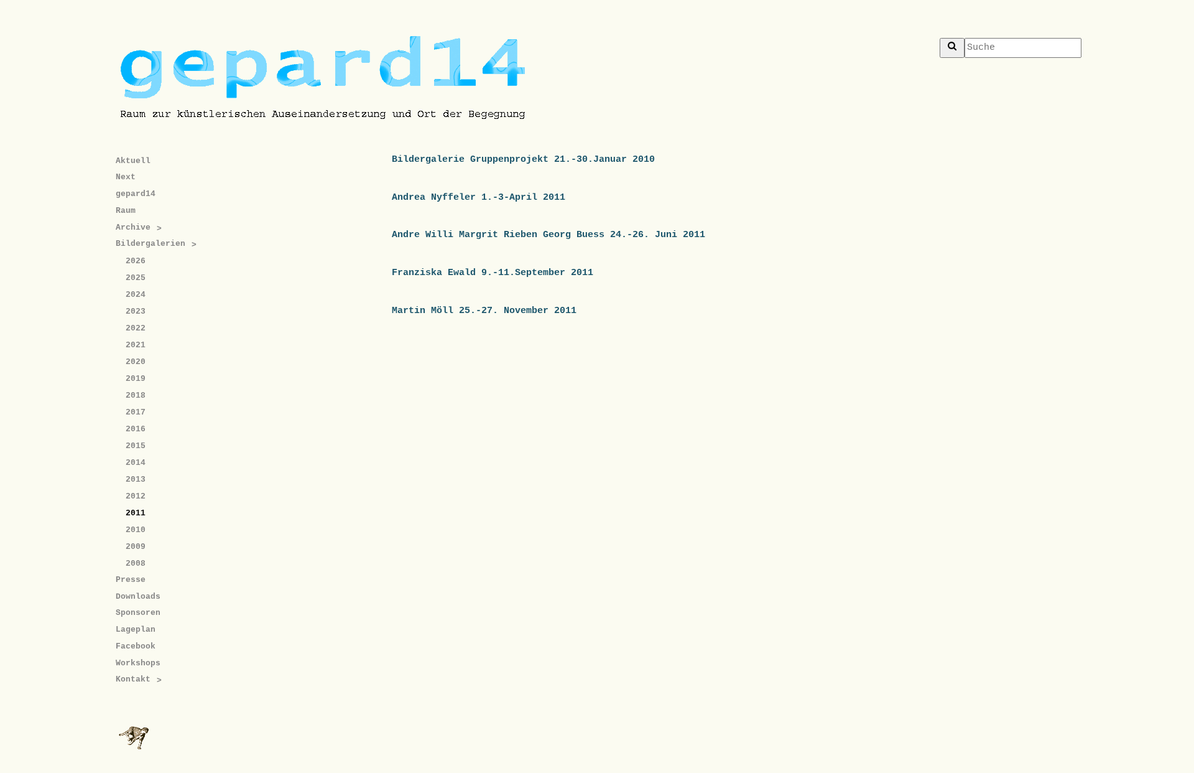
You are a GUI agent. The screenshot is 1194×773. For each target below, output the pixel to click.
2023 (136, 311)
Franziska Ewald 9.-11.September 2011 (492, 272)
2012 (136, 496)
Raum (126, 210)
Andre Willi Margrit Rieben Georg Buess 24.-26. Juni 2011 (548, 234)
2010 (136, 530)
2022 (136, 328)
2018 (136, 395)
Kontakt (133, 679)
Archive (133, 227)
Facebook (135, 646)
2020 (136, 362)
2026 (136, 261)
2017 (136, 412)
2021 (136, 345)
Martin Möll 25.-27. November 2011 (484, 310)
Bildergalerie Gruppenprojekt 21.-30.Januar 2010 (523, 159)
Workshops (138, 663)
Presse (131, 579)
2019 (136, 378)
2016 (136, 429)
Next (126, 177)
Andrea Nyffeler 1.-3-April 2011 (478, 197)
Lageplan (135, 629)
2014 (136, 462)
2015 (136, 446)
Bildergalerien (150, 243)
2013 (136, 479)
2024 (136, 294)
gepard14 (135, 194)
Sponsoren (138, 612)
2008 (136, 563)
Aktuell (133, 161)
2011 (136, 513)
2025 (136, 278)
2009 (136, 546)
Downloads (138, 596)
